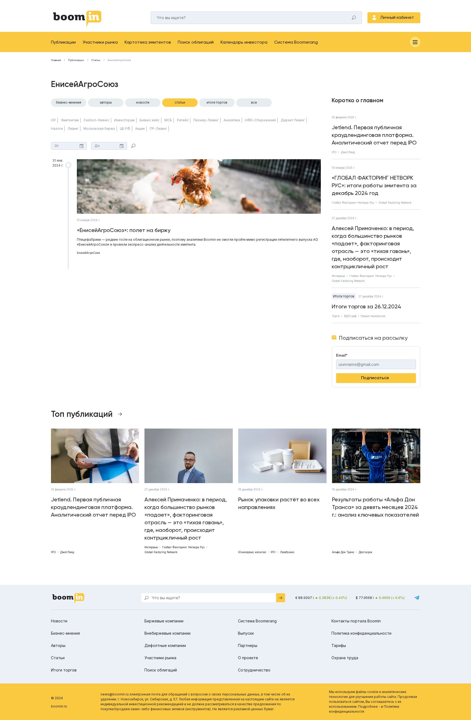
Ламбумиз (287, 552)
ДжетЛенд (348, 152)
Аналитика (232, 120)
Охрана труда (344, 657)
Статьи (95, 60)
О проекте (248, 657)
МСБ (168, 120)
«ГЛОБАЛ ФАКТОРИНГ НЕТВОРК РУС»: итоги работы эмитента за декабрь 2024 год (374, 185)
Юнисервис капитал (252, 552)
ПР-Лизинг (158, 128)
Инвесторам (124, 120)
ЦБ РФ (125, 128)
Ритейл (182, 120)
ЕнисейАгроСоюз (88, 252)
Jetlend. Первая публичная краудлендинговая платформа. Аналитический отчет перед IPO (374, 135)
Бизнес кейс (149, 120)
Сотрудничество (254, 670)
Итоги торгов (217, 102)
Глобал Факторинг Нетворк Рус (353, 202)
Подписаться (375, 377)
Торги (336, 316)
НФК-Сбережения (260, 120)
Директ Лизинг (293, 120)
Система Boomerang (296, 42)
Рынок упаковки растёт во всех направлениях (278, 503)
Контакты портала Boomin (356, 621)
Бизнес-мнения (68, 102)
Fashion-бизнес (96, 120)
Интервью (338, 276)
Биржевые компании (163, 621)
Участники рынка (100, 42)
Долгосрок (365, 552)
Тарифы (338, 645)
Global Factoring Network (395, 202)
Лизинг (73, 128)
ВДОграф (350, 316)
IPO (334, 152)
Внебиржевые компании (167, 633)
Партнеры (247, 645)
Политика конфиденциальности (361, 633)
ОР (53, 120)
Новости (142, 102)
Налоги (57, 128)
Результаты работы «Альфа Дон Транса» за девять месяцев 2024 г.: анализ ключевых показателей (375, 507)
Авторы (106, 102)
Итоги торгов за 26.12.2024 (366, 306)
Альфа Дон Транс (343, 552)
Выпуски (246, 633)
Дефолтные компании (165, 645)
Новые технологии (373, 316)
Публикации (63, 42)
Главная (56, 60)
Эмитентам (70, 120)
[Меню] (415, 42)
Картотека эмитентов (148, 42)
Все (254, 102)
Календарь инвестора (244, 42)
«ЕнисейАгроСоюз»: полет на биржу (123, 230)
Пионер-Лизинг (206, 120)
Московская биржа (99, 128)
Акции (140, 128)
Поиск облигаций (196, 42)
